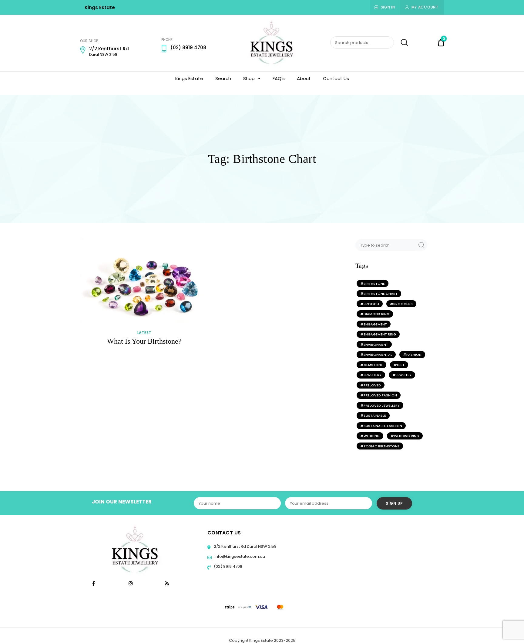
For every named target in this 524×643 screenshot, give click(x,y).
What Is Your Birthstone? (144, 341)
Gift (401, 364)
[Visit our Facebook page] (93, 583)
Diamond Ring (376, 313)
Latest (144, 333)
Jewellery (372, 374)
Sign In (388, 7)
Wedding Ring (406, 435)
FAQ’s (279, 78)
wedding (372, 435)
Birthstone (374, 283)
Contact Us (336, 78)
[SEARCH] (420, 245)
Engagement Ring (380, 334)
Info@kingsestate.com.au (240, 556)
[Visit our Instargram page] (131, 583)
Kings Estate (100, 7)
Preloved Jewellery (382, 405)
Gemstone (373, 364)
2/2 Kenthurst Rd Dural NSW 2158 (245, 546)
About (304, 78)
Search (401, 42)
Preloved (372, 385)
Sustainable (375, 415)
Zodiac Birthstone (381, 446)
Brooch (371, 303)
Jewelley (403, 374)
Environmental (378, 354)
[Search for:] (386, 245)
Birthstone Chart (381, 293)
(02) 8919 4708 (227, 566)
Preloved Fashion (380, 395)
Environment (376, 344)
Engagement (375, 324)
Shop (249, 78)
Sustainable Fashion (383, 425)
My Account (424, 7)
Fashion (414, 354)
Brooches (403, 303)
